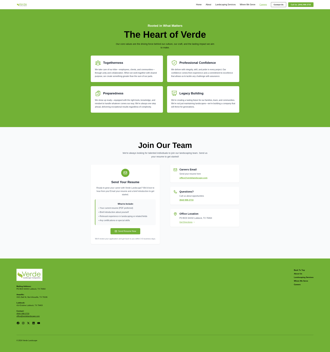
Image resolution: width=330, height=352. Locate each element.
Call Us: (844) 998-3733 (301, 5)
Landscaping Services (225, 4)
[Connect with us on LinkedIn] (33, 323)
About (208, 4)
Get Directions (185, 222)
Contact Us (278, 5)
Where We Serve (247, 4)
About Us (298, 274)
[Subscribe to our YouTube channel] (38, 323)
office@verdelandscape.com (193, 178)
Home (199, 4)
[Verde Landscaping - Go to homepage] (22, 4)
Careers (263, 4)
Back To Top (299, 270)
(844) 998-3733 (186, 200)
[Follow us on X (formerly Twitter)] (28, 323)
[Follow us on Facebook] (18, 323)
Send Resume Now (127, 231)
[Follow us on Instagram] (23, 323)
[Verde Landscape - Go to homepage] (29, 275)
